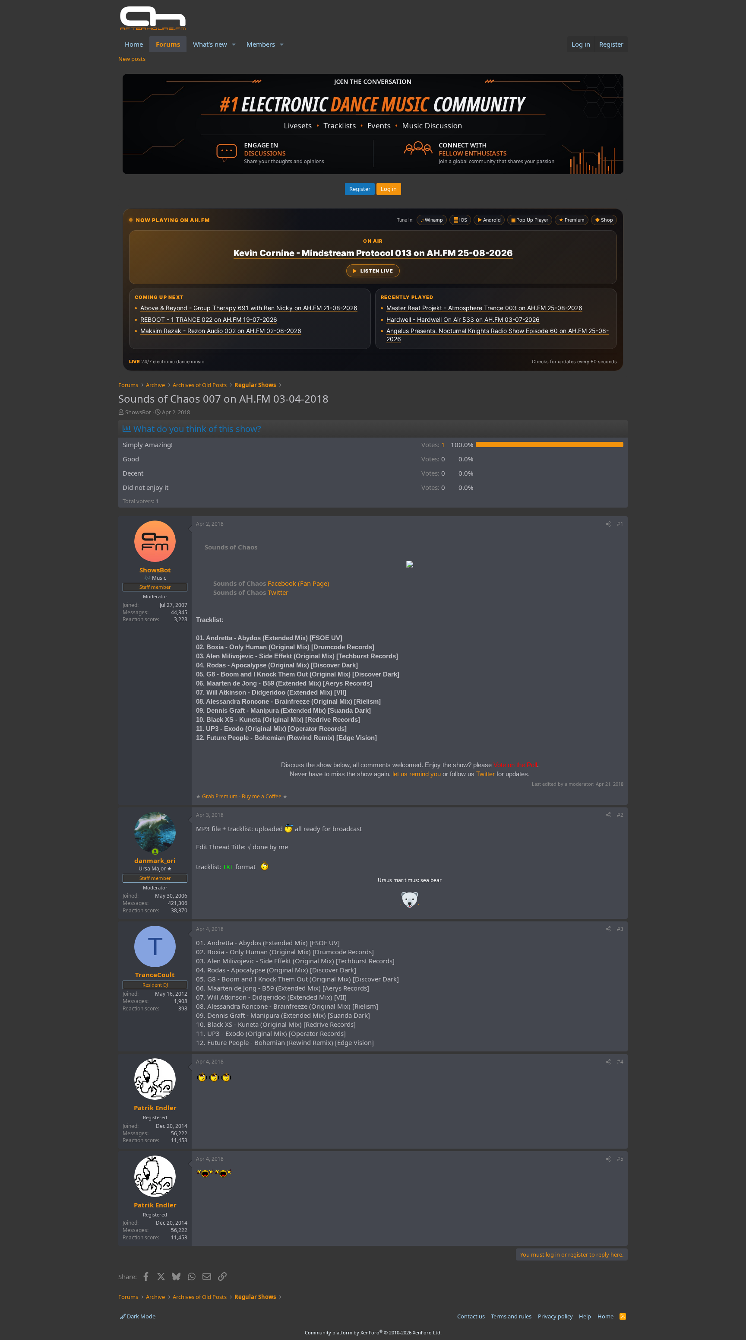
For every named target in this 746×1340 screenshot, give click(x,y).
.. (409, 902)
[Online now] (155, 852)
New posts (131, 59)
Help (585, 1316)
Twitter (250, 592)
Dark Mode (140, 1316)
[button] (234, 44)
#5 (620, 1158)
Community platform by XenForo (373, 1332)
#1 (620, 523)
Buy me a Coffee (261, 796)
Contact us (471, 1316)
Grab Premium (220, 796)
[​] (409, 565)
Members (261, 44)
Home (134, 44)
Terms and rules (511, 1316)
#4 (620, 1061)
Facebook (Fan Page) (271, 583)
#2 (620, 815)
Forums (168, 44)
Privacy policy (555, 1316)
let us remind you (416, 774)
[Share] (608, 524)
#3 (620, 929)
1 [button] (433, 444)
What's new (210, 44)
